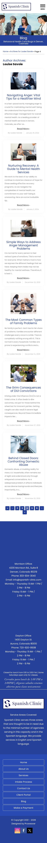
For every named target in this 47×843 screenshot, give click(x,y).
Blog (23, 801)
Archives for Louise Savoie (21, 51)
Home (5, 51)
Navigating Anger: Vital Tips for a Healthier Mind (23, 97)
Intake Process (23, 781)
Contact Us (23, 788)
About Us (23, 768)
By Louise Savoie (15, 133)
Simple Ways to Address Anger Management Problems (23, 245)
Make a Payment (23, 807)
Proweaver (30, 823)
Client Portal (23, 794)
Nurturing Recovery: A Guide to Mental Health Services (23, 169)
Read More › (23, 128)
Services (23, 775)
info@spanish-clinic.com (27, 579)
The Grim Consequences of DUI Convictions (23, 389)
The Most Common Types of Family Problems (23, 321)
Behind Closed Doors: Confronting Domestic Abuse (23, 461)
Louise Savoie (13, 64)
